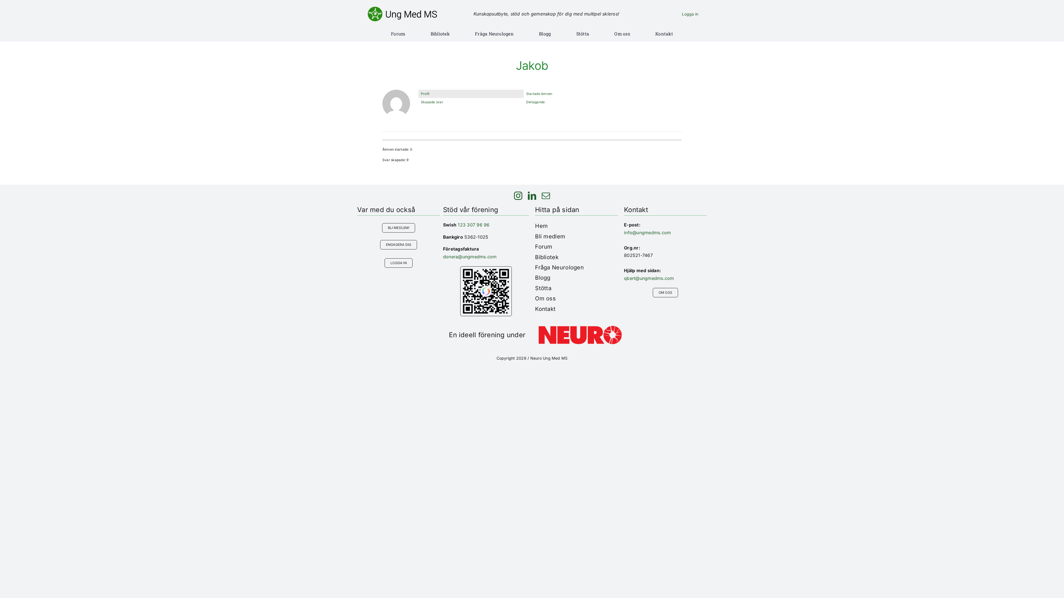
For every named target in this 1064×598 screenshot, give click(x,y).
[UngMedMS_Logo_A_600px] (402, 9)
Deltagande (535, 102)
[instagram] (518, 196)
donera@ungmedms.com (470, 256)
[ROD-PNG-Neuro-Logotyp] (580, 328)
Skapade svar (432, 102)
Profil (425, 94)
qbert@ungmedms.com (649, 278)
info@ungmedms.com (647, 232)
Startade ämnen (539, 94)
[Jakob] (396, 92)
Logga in (690, 14)
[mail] (546, 196)
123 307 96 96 (473, 225)
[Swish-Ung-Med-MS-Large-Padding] (486, 269)
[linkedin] (532, 196)
